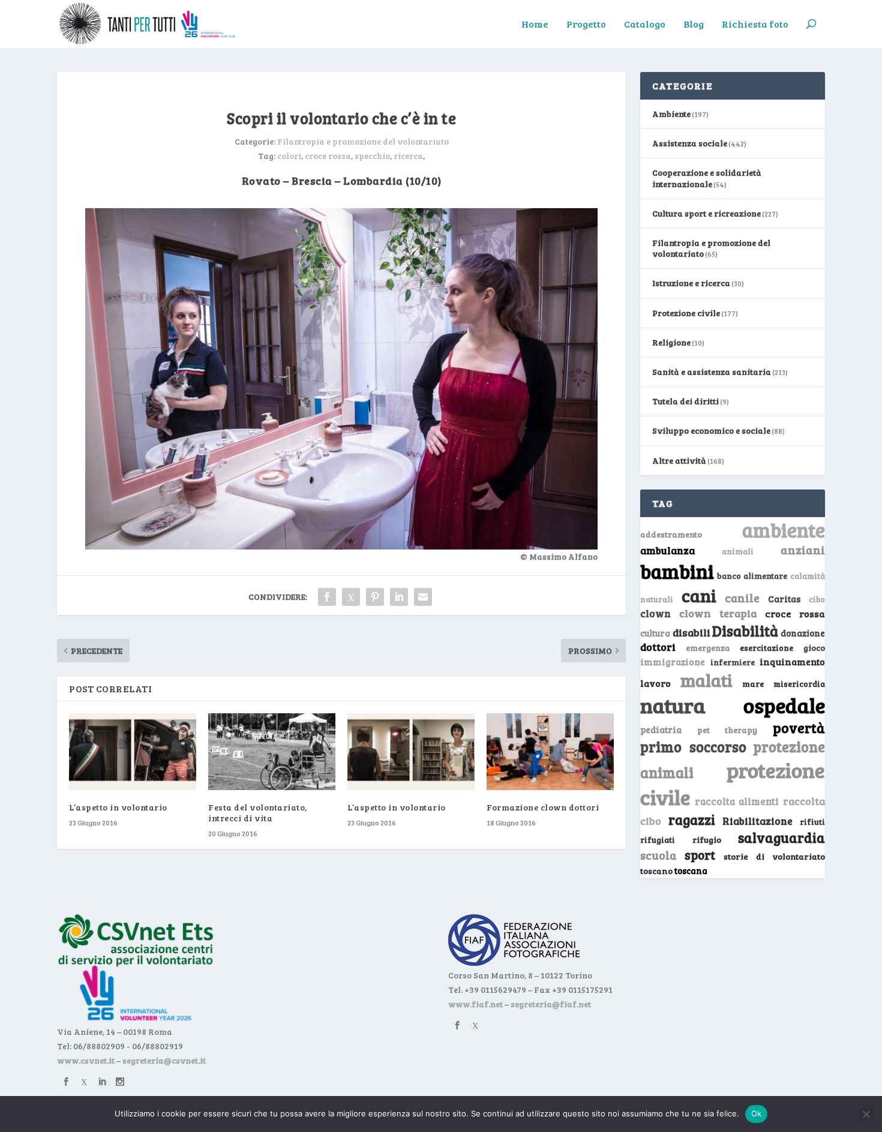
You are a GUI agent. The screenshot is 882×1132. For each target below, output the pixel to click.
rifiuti (812, 821)
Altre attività (679, 460)
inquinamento (792, 661)
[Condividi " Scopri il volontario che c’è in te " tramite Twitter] (351, 597)
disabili (691, 632)
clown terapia (718, 613)
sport (700, 854)
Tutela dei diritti (685, 401)
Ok (756, 1113)
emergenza (708, 647)
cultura (655, 633)
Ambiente (671, 113)
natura (673, 704)
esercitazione (766, 647)
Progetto (586, 24)
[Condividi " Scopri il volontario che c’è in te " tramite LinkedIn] (399, 597)
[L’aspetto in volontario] (132, 751)
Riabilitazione (757, 821)
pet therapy (727, 729)
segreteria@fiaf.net (551, 1004)
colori (289, 155)
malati (706, 680)
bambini (677, 571)
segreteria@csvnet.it (164, 1060)
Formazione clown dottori (543, 807)
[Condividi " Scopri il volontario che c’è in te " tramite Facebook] (327, 597)
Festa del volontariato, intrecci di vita (257, 812)
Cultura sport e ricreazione (706, 213)
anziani (803, 549)
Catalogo (644, 24)
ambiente (783, 530)
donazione (803, 633)
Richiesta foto (755, 24)
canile (742, 597)
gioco (814, 647)
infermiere (732, 662)
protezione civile (732, 783)
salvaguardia (781, 837)
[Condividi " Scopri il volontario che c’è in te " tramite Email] (423, 597)
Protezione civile (686, 313)
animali (738, 551)
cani (699, 595)
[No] (866, 1114)
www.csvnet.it (86, 1060)
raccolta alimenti (737, 801)
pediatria (661, 729)
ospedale (784, 705)
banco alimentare (752, 575)
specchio (372, 155)
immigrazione (672, 662)
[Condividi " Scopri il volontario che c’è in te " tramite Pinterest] (375, 597)
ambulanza (667, 550)
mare (753, 683)
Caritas (784, 599)
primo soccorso (693, 746)
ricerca (408, 155)
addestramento (671, 534)
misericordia (799, 683)
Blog (693, 24)
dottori (658, 647)
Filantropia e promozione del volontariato (363, 141)
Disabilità (745, 631)
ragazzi (691, 819)
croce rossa (328, 155)
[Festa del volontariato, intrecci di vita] (271, 751)
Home (534, 24)
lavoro (655, 683)
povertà (799, 727)
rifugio (706, 839)
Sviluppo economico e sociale (711, 430)
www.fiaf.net (475, 1004)
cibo (817, 599)
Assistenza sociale (689, 143)
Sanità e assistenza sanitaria (711, 371)
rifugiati (657, 839)
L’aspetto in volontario (118, 807)
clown (655, 613)
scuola (658, 855)
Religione (671, 342)
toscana (690, 870)
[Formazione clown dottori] (550, 751)
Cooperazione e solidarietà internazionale (706, 178)
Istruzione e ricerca (691, 283)
